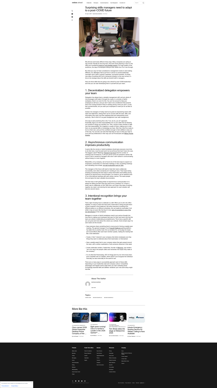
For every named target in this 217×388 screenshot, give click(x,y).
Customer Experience (104, 2)
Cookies (85, 355)
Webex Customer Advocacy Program (126, 354)
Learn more (93, 287)
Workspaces (96, 2)
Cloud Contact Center (76, 371)
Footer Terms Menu (88, 347)
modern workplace (97, 297)
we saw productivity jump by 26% (113, 165)
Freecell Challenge (115, 228)
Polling (73, 364)
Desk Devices (99, 353)
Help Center (111, 355)
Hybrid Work (88, 297)
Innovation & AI (122, 2)
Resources (111, 347)
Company (123, 347)
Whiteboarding (74, 369)
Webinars (73, 367)
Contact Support (124, 356)
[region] (16, 384)
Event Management (114, 2)
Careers (122, 363)
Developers (111, 369)
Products (74, 347)
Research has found (110, 153)
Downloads (111, 353)
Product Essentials (112, 360)
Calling (73, 355)
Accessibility (111, 367)
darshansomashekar (98, 13)
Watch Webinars (112, 362)
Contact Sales (124, 358)
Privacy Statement (87, 353)
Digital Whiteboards (100, 355)
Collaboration (89, 2)
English (85, 360)
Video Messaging (75, 362)
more (106, 65)
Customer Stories (112, 371)
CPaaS (73, 374)
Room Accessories (100, 364)
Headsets (98, 362)
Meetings (73, 353)
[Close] (31, 382)
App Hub (110, 364)
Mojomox (120, 247)
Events (73, 360)
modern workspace (108, 297)
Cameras (98, 360)
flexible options (112, 65)
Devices (98, 347)
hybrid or (102, 65)
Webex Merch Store (125, 361)
